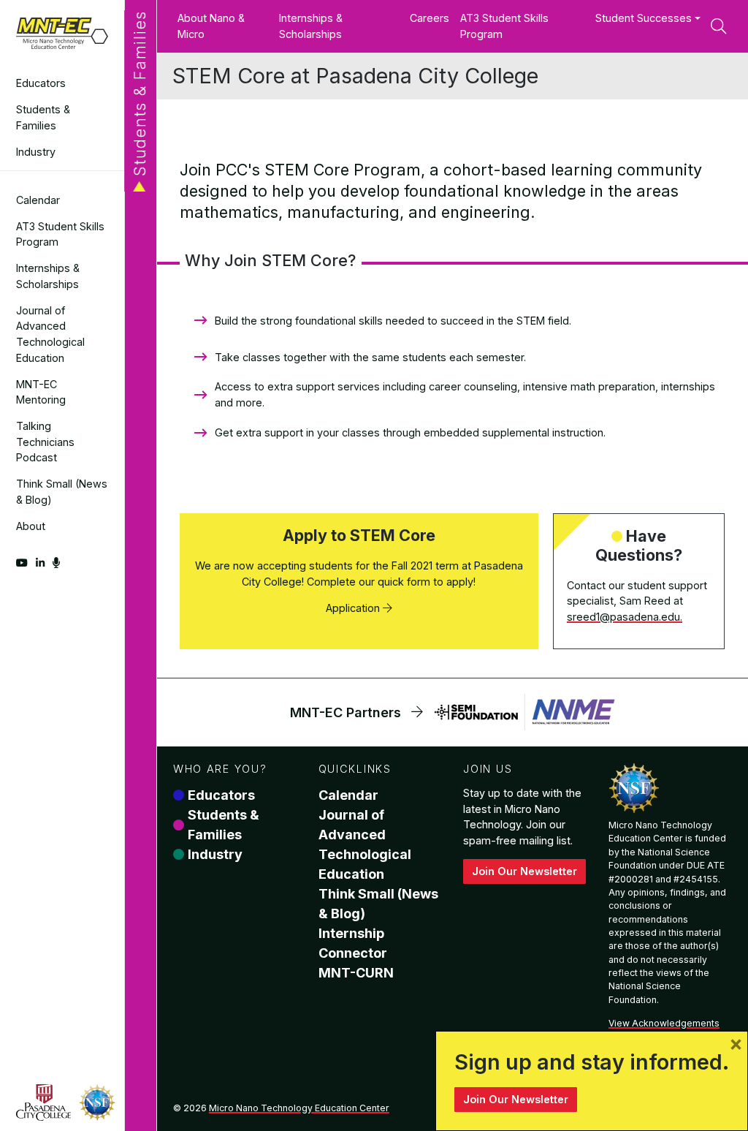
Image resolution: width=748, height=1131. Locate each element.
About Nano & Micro (211, 26)
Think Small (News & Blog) (61, 491)
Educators (41, 83)
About (30, 526)
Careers (429, 18)
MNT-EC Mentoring (41, 392)
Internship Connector (352, 943)
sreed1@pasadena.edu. (624, 616)
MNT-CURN (356, 972)
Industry (36, 151)
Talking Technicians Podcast (45, 442)
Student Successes (643, 18)
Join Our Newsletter (524, 871)
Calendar (38, 200)
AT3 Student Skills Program (60, 234)
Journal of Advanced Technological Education (50, 334)
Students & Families (43, 117)
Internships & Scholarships (48, 276)
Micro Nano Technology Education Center (299, 1107)
